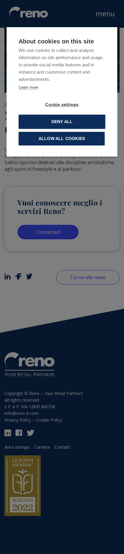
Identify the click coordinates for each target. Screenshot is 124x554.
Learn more (28, 87)
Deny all (62, 121)
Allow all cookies (62, 138)
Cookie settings (62, 104)
